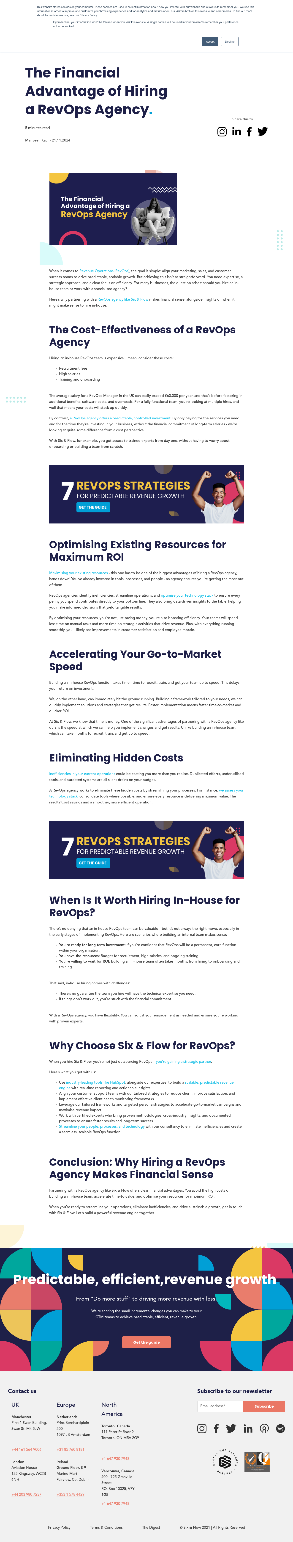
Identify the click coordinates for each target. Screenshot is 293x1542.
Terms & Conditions (106, 1528)
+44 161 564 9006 (26, 1450)
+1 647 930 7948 (115, 1459)
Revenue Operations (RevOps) (104, 271)
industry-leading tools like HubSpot (95, 1083)
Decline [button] (230, 41)
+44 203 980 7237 (26, 1495)
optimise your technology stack (187, 596)
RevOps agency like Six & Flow (123, 300)
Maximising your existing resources (78, 573)
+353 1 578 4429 (70, 1495)
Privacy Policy (59, 1528)
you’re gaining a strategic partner (183, 1062)
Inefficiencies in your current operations (82, 774)
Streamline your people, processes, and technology (102, 1127)
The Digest (151, 1528)
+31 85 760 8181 (70, 1450)
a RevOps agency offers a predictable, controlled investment (120, 418)
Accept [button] (210, 41)
